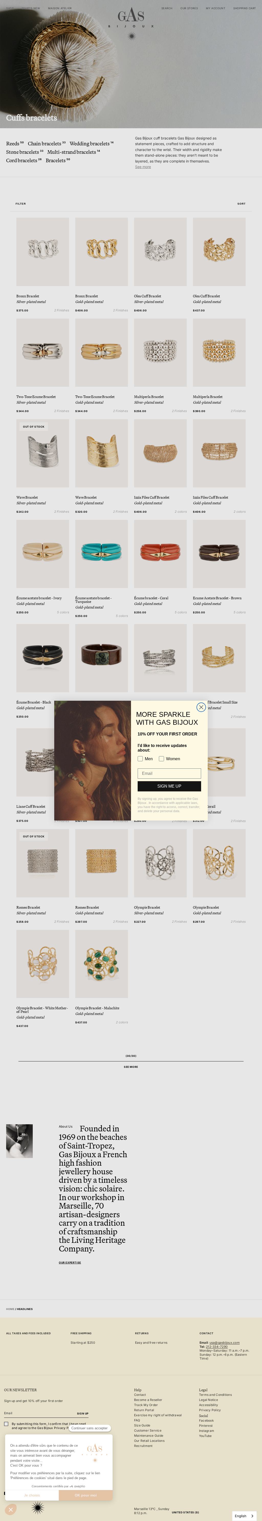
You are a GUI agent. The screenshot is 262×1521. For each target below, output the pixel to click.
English (240, 1516)
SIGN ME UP (169, 786)
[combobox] (244, 1516)
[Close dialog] (201, 707)
